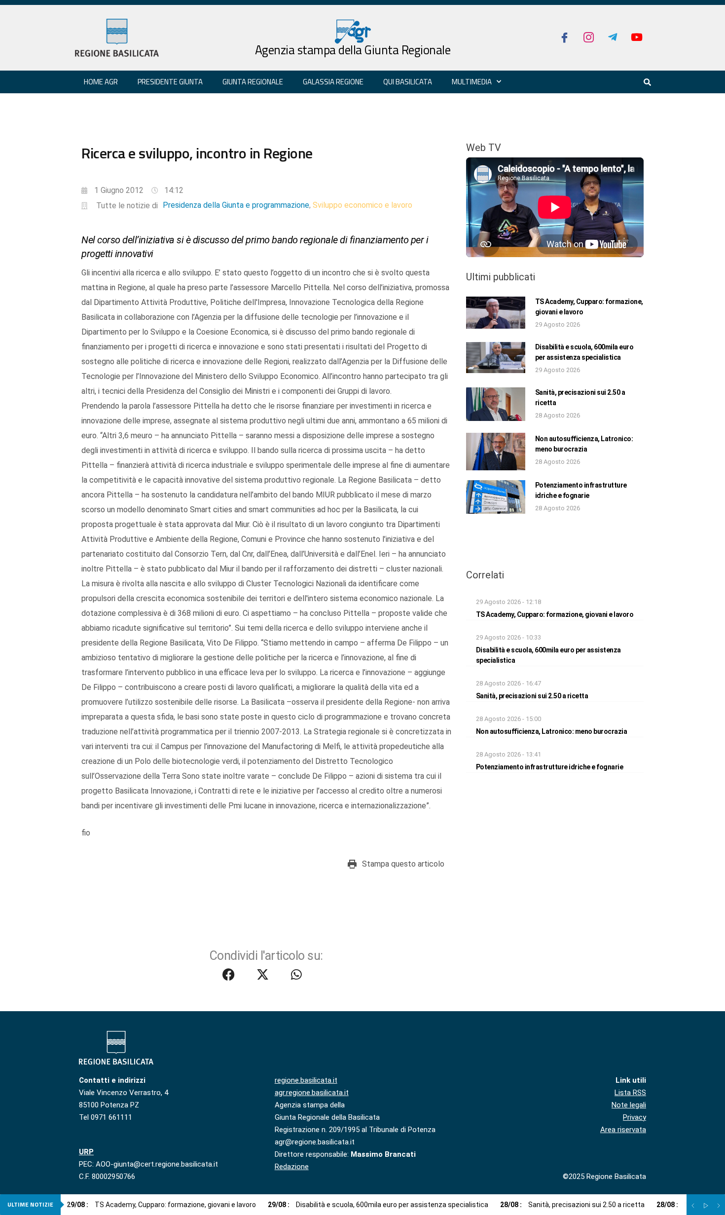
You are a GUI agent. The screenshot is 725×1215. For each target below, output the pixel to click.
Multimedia (472, 81)
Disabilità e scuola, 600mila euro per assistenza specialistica (378, 1205)
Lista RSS (630, 1092)
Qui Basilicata (407, 81)
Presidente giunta (170, 81)
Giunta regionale (252, 81)
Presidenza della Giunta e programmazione (236, 205)
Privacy (634, 1117)
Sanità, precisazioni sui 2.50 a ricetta (532, 696)
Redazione (292, 1166)
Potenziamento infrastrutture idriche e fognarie (549, 767)
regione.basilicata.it (306, 1080)
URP (86, 1151)
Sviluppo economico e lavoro (362, 205)
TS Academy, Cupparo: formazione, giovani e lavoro (555, 614)
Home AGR (101, 81)
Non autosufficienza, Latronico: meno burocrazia (551, 731)
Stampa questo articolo (403, 864)
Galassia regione (333, 81)
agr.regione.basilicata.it (312, 1092)
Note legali (629, 1105)
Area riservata (623, 1129)
